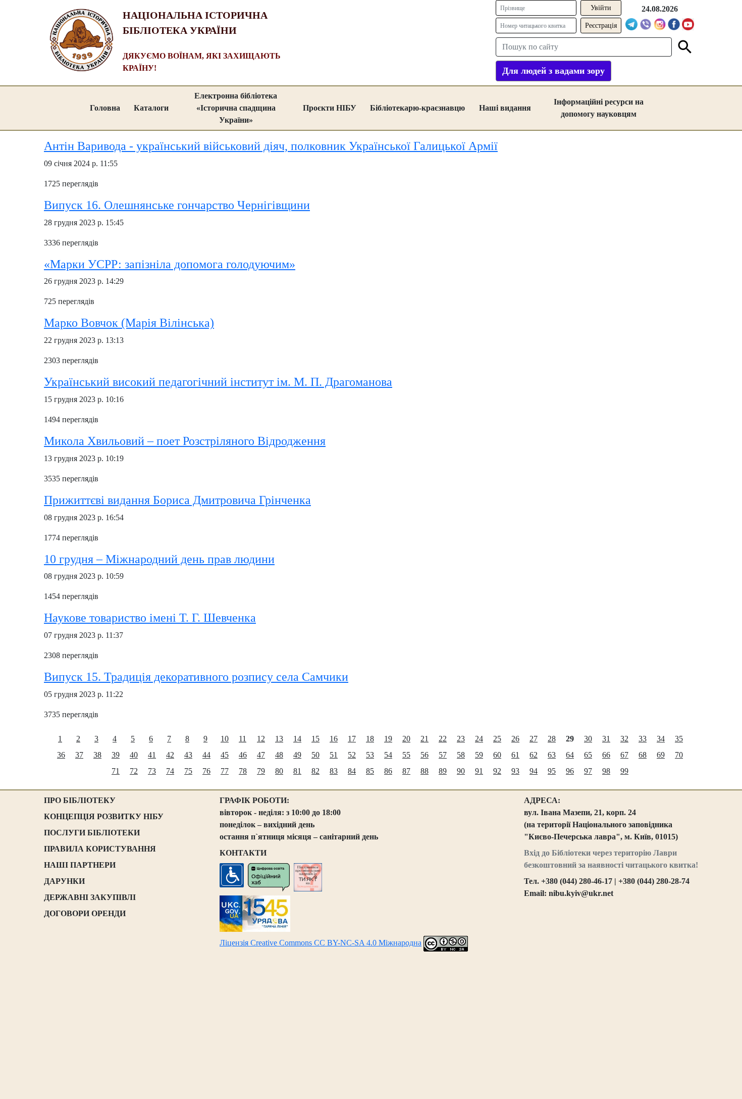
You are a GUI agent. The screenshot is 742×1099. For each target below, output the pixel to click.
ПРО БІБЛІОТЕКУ (80, 800)
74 (170, 771)
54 (388, 755)
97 (588, 771)
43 (188, 755)
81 (297, 771)
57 (443, 755)
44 (206, 755)
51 (334, 755)
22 (443, 738)
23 (461, 738)
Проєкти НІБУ (329, 108)
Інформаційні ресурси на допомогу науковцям (599, 107)
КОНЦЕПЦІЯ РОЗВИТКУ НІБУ (104, 816)
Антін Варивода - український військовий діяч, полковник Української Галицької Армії (271, 146)
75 (188, 771)
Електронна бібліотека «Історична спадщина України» (235, 107)
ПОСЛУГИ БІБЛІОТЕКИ (92, 832)
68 (643, 755)
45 (225, 755)
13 (279, 738)
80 (279, 771)
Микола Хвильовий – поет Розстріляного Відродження (185, 440)
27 (533, 738)
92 (497, 771)
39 (116, 755)
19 (388, 738)
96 (570, 771)
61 (515, 755)
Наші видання (505, 108)
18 (370, 738)
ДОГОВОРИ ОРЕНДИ (85, 913)
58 (461, 755)
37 (79, 755)
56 (424, 755)
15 (315, 738)
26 (515, 738)
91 (479, 771)
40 (134, 755)
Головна (105, 108)
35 (679, 738)
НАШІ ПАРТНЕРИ (80, 865)
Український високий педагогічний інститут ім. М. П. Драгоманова (218, 381)
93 (515, 771)
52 (352, 755)
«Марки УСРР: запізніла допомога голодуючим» (169, 264)
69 (661, 755)
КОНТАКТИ (243, 852)
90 (461, 771)
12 (261, 738)
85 (370, 771)
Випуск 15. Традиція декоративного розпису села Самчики (196, 676)
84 (352, 771)
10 (225, 738)
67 (624, 755)
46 (243, 755)
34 (661, 738)
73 (152, 771)
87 (406, 771)
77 (225, 771)
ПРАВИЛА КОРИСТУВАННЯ (100, 848)
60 (497, 755)
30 (588, 738)
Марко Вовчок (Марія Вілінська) (129, 322)
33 (643, 738)
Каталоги (151, 108)
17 (352, 738)
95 (552, 771)
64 (570, 755)
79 (261, 771)
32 (624, 738)
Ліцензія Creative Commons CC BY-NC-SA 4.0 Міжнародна (320, 942)
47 (261, 755)
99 (624, 771)
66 (606, 755)
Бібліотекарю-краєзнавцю (417, 108)
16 (334, 738)
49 (297, 755)
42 (170, 755)
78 (243, 771)
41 (152, 755)
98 (606, 771)
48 (279, 755)
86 (388, 771)
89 (443, 771)
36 (61, 755)
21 (424, 738)
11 (242, 738)
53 (370, 755)
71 (116, 771)
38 (97, 755)
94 (533, 771)
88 (424, 771)
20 (406, 738)
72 (134, 771)
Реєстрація (601, 25)
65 (588, 755)
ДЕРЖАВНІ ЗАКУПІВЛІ (90, 897)
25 (497, 738)
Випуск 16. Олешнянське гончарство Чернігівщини (177, 205)
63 (552, 755)
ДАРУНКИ (64, 881)
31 (606, 738)
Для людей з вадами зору (553, 71)
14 (297, 738)
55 (406, 755)
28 (552, 738)
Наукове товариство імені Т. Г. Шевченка (150, 617)
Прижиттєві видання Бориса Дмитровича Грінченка (177, 500)
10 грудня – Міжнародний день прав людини (159, 559)
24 (479, 738)
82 (315, 771)
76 (206, 771)
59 (479, 755)
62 (533, 755)
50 (315, 755)
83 (334, 771)
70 (679, 755)
